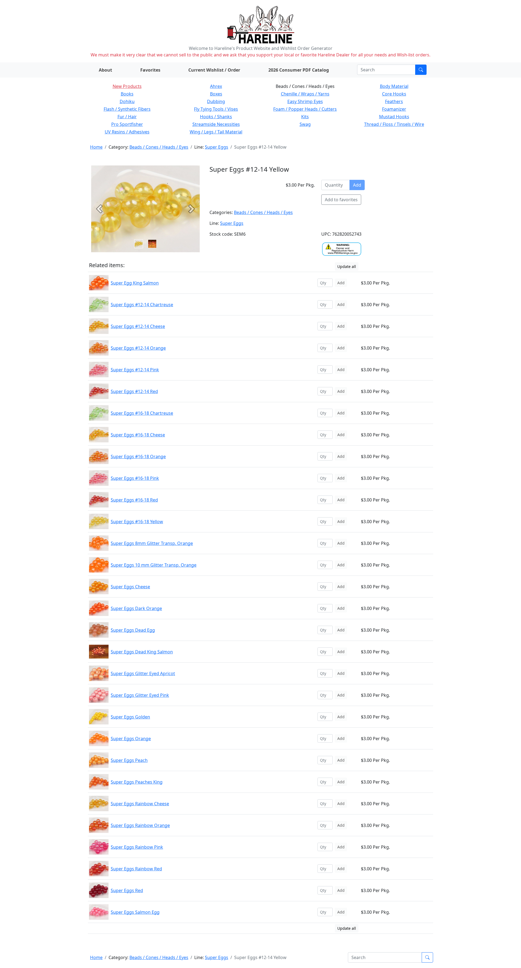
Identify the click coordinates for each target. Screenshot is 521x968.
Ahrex (216, 86)
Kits (305, 117)
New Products (127, 86)
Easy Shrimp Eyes (305, 101)
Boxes (216, 94)
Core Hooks (394, 94)
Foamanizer (394, 109)
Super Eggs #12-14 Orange (138, 348)
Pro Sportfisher (127, 124)
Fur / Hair (127, 117)
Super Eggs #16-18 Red (134, 500)
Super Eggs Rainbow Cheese (140, 804)
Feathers (394, 101)
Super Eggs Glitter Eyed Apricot (143, 673)
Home (96, 147)
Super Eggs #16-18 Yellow (137, 522)
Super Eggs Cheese (130, 587)
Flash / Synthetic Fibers (127, 109)
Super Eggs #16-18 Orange (138, 456)
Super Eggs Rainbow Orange (140, 825)
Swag (305, 124)
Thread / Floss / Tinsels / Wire (394, 124)
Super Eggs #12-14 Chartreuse (142, 305)
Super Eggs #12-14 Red (134, 391)
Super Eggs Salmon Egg (135, 912)
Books (127, 94)
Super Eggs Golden (130, 717)
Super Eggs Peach (129, 760)
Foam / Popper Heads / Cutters (305, 109)
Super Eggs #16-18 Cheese (138, 435)
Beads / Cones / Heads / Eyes (158, 147)
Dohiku (127, 101)
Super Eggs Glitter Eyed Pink (140, 695)
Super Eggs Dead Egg (133, 630)
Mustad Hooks (394, 117)
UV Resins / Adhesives (127, 132)
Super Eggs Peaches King (137, 782)
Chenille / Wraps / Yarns (305, 94)
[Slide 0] (139, 244)
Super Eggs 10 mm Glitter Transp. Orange (153, 565)
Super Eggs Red (127, 890)
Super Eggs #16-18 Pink (135, 478)
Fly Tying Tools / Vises (216, 109)
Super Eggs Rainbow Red (136, 869)
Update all (346, 266)
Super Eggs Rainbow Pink (137, 847)
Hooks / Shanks (216, 117)
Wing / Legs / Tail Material (216, 132)
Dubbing (216, 101)
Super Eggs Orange (131, 739)
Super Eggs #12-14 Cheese (138, 326)
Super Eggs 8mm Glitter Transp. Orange (152, 543)
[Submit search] (421, 70)
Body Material (394, 86)
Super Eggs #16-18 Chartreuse (142, 413)
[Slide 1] (152, 244)
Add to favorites (341, 200)
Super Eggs (216, 147)
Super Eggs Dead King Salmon (142, 652)
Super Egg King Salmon (135, 283)
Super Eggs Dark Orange (136, 608)
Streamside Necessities (216, 124)
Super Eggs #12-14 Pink (135, 370)
